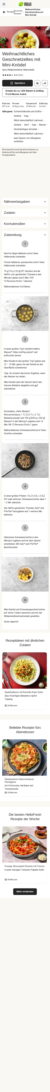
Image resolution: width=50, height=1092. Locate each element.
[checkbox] (3, 75)
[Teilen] (45, 83)
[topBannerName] (25, 21)
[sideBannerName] (25, 177)
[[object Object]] (37, 83)
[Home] (4, 12)
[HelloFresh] (25, 4)
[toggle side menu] (4, 4)
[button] (25, 212)
